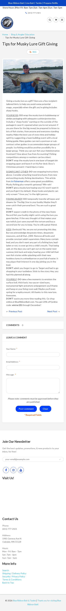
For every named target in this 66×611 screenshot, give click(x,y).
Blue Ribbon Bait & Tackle (24, 600)
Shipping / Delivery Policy (14, 573)
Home (5, 34)
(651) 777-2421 (34, 13)
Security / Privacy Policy (13, 576)
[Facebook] (6, 470)
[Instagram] (13, 470)
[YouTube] (21, 470)
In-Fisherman (17, 181)
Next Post (52, 311)
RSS (34, 52)
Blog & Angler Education (23, 34)
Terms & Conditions (11, 579)
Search (5, 570)
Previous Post (15, 311)
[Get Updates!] (60, 459)
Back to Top (8, 582)
